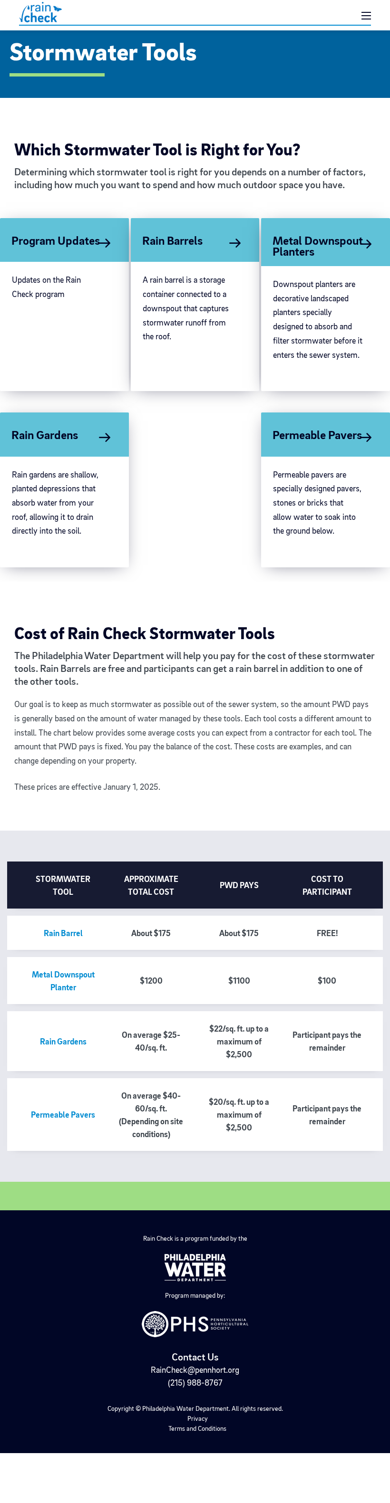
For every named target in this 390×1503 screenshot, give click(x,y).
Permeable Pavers (63, 1115)
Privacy (197, 1419)
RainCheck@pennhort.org (195, 1370)
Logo (77, 12)
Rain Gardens (63, 1042)
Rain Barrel (63, 933)
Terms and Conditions (197, 1429)
